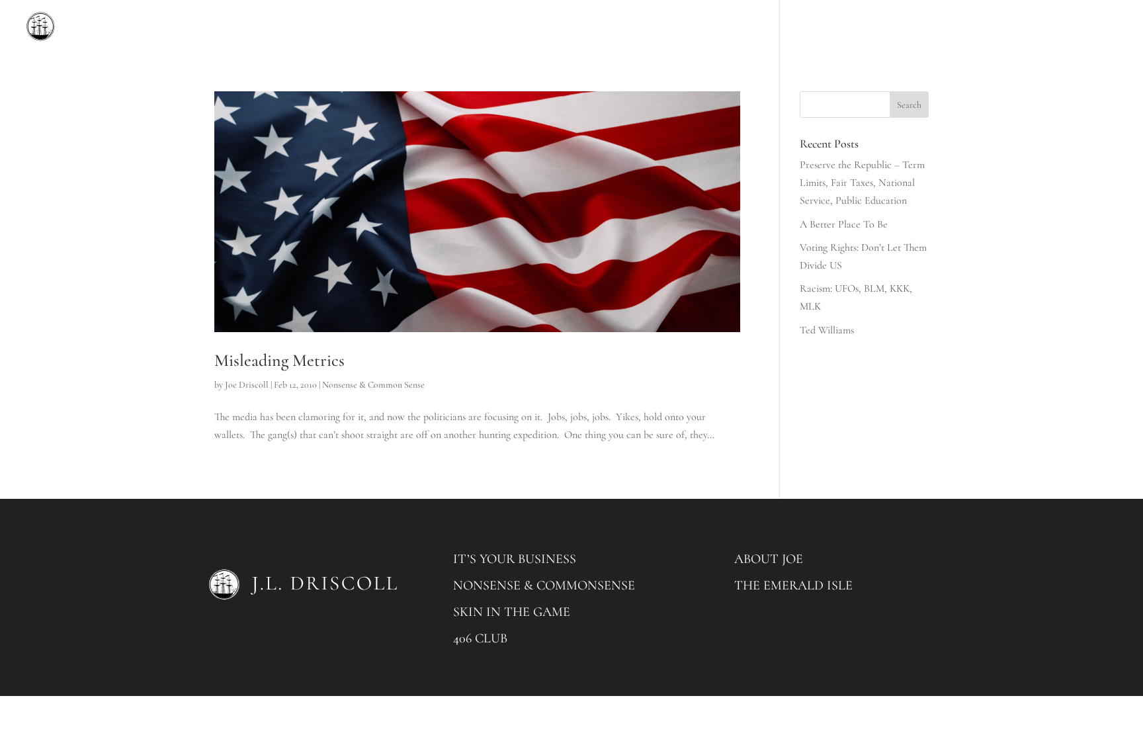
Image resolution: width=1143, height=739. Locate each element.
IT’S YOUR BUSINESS (514, 559)
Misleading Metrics (279, 360)
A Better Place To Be (844, 224)
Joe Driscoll (247, 384)
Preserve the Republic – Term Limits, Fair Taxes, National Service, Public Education (862, 182)
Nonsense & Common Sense (373, 384)
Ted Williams (827, 330)
